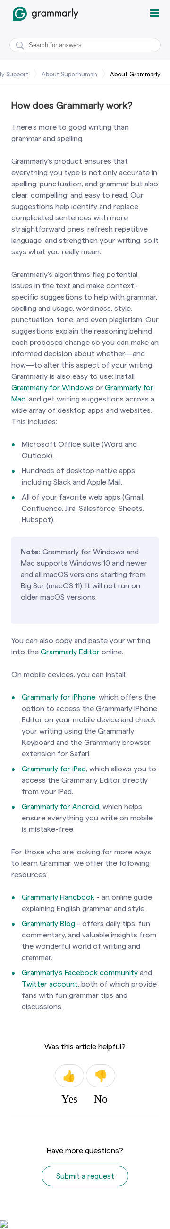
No (100, 1075)
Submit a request (85, 1176)
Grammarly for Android (60, 807)
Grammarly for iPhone (58, 697)
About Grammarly (135, 74)
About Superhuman (69, 74)
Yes (69, 1075)
